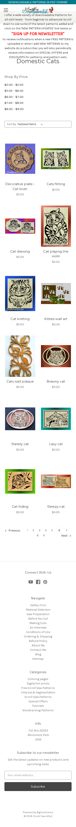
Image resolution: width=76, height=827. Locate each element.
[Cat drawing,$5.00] (20, 226)
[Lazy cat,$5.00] (56, 419)
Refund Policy (38, 641)
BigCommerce (45, 812)
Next (64, 535)
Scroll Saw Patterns (38, 697)
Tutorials (38, 706)
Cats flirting (56, 184)
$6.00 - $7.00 (13, 97)
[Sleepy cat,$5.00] (56, 481)
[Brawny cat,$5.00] (56, 356)
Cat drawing (20, 251)
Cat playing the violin (55, 253)
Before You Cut (38, 618)
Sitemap (38, 659)
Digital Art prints (38, 683)
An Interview (38, 627)
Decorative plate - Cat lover (20, 186)
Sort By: (11, 124)
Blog (38, 654)
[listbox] (31, 124)
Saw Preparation (38, 614)
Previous (14, 530)
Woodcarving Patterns (38, 710)
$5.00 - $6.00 (13, 91)
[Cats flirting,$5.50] (56, 159)
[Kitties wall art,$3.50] (56, 294)
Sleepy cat (56, 506)
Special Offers (38, 701)
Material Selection (38, 609)
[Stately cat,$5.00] (20, 419)
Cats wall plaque (20, 381)
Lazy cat (56, 444)
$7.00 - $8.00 (13, 103)
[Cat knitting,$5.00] (20, 294)
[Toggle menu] (6, 10)
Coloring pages (38, 679)
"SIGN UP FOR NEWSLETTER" (38, 33)
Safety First (38, 605)
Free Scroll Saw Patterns (38, 688)
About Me (38, 645)
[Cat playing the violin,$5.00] (56, 226)
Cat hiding (20, 506)
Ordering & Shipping (38, 636)
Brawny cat (56, 381)
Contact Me (38, 650)
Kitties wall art (55, 319)
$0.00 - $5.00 (13, 85)
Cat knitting (20, 319)
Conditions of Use (38, 632)
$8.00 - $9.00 (14, 109)
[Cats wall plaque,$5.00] (20, 356)
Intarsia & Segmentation (38, 692)
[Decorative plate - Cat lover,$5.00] (20, 159)
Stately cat (20, 444)
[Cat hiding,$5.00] (20, 481)
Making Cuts (38, 623)
